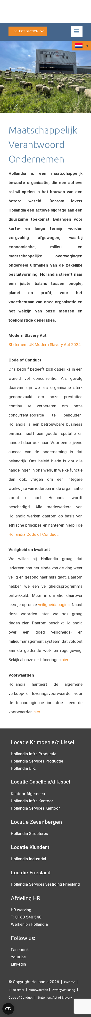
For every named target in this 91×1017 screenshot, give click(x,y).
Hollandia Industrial (28, 858)
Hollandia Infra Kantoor (32, 800)
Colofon (69, 982)
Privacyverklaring (63, 990)
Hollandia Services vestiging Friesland (45, 884)
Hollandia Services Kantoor (35, 808)
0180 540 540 (28, 917)
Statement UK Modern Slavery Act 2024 (44, 344)
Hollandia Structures (29, 833)
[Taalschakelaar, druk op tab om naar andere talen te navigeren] (81, 45)
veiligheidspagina (54, 604)
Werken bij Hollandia (29, 924)
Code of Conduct (20, 997)
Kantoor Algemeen (28, 793)
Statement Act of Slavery (54, 997)
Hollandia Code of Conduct (33, 534)
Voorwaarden (38, 990)
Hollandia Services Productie (37, 761)
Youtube (18, 956)
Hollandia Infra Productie (33, 753)
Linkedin (18, 964)
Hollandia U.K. (23, 768)
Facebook (20, 949)
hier (65, 659)
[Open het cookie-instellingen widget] (8, 1009)
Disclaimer (16, 990)
